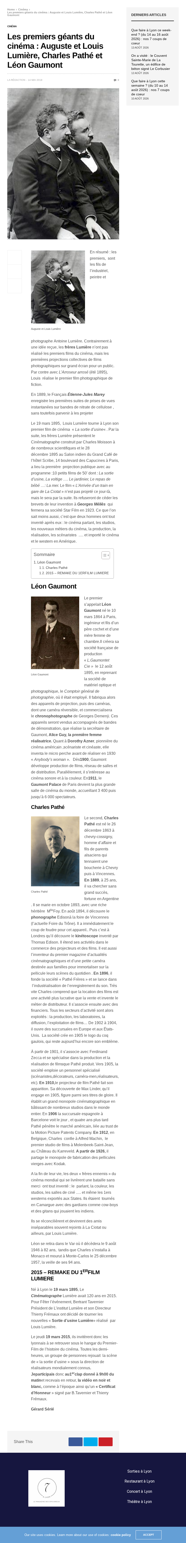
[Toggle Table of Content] (103, 555)
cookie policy (121, 1535)
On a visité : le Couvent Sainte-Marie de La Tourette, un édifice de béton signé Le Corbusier (150, 62)
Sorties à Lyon (139, 1471)
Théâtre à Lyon (139, 1501)
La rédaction (16, 80)
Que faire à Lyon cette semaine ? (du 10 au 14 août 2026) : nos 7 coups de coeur (150, 87)
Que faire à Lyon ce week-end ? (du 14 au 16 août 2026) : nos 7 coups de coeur (151, 36)
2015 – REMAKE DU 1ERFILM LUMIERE (77, 573)
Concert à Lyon (139, 1491)
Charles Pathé (57, 568)
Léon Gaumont (49, 562)
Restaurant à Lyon (139, 1481)
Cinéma (12, 26)
